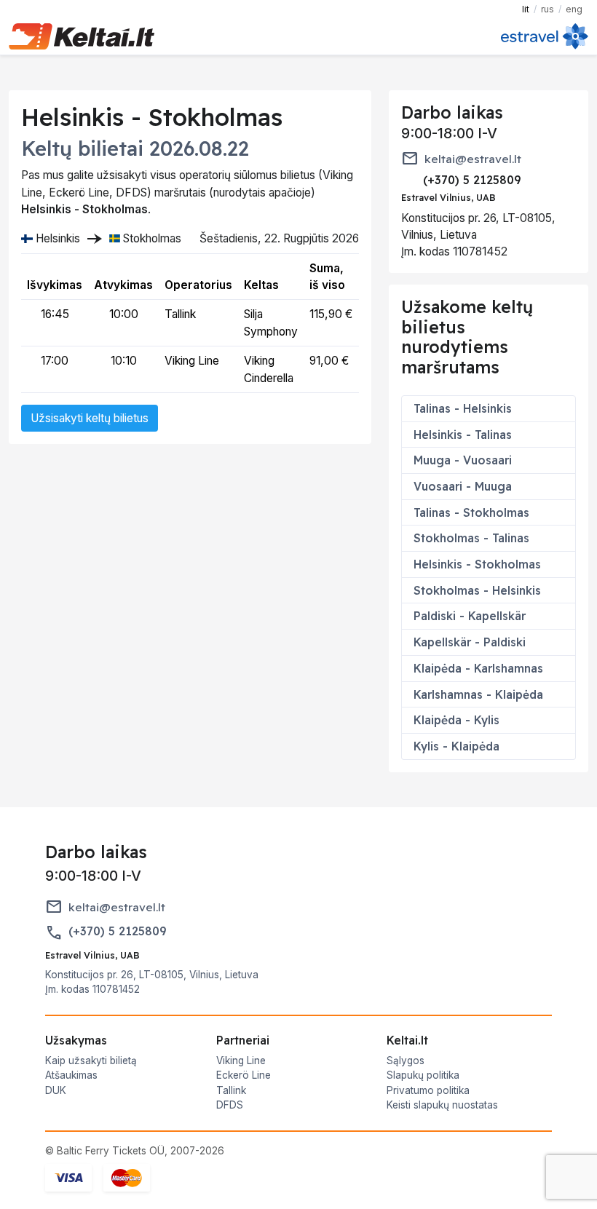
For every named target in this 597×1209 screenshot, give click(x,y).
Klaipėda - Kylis (456, 720)
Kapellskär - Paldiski (470, 642)
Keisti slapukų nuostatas (442, 1105)
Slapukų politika (423, 1075)
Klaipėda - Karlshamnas (478, 668)
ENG (574, 9)
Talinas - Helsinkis (463, 408)
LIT (525, 9)
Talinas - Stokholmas (471, 512)
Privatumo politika (428, 1090)
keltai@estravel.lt (472, 159)
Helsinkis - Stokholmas (477, 564)
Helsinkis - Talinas (463, 434)
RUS (547, 9)
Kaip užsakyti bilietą (91, 1060)
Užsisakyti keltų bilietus (90, 418)
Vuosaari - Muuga (463, 486)
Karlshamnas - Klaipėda (478, 694)
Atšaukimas (71, 1075)
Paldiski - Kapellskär (470, 616)
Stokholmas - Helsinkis (477, 590)
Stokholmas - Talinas (471, 538)
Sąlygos (405, 1060)
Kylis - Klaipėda (456, 746)
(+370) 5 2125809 (117, 931)
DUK (55, 1090)
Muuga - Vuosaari (463, 460)
